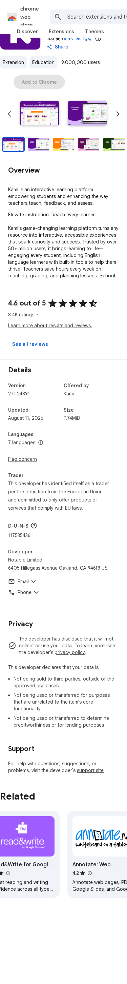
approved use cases (36, 686)
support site (90, 770)
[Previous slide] (9, 114)
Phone (24, 592)
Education (43, 62)
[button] (39, 114)
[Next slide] (118, 114)
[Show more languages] (41, 443)
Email (23, 581)
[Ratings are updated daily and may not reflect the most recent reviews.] (98, 38)
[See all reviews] (30, 344)
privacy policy (70, 652)
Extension (13, 62)
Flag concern (22, 459)
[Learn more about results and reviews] (33, 525)
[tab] (27, 31)
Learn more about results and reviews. (50, 325)
